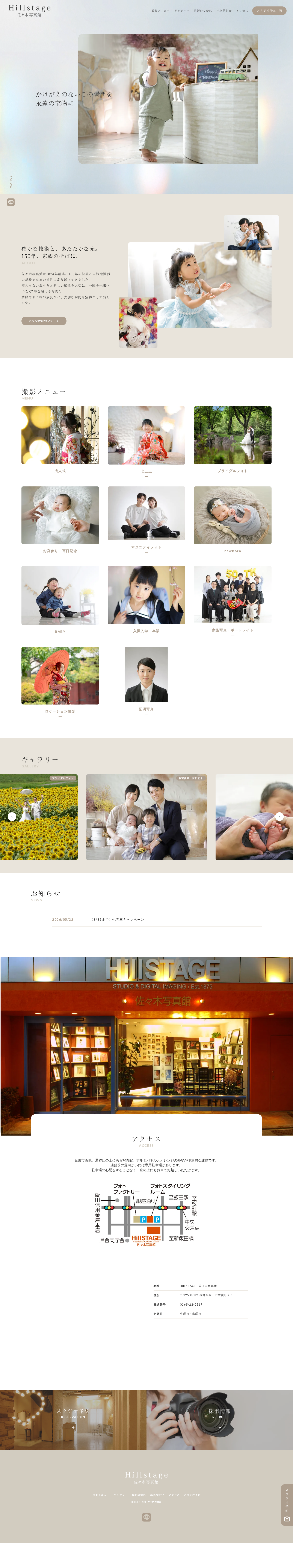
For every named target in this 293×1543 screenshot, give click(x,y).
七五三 (146, 471)
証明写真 (146, 709)
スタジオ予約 (192, 1495)
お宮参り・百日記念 (60, 551)
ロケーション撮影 (60, 711)
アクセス (174, 1495)
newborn (232, 551)
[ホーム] (29, 10)
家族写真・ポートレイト (233, 630)
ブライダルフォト (232, 471)
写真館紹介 (157, 1495)
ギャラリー (121, 1495)
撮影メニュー (101, 1495)
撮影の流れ (139, 1495)
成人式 (60, 471)
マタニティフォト (146, 547)
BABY (60, 631)
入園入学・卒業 (146, 631)
